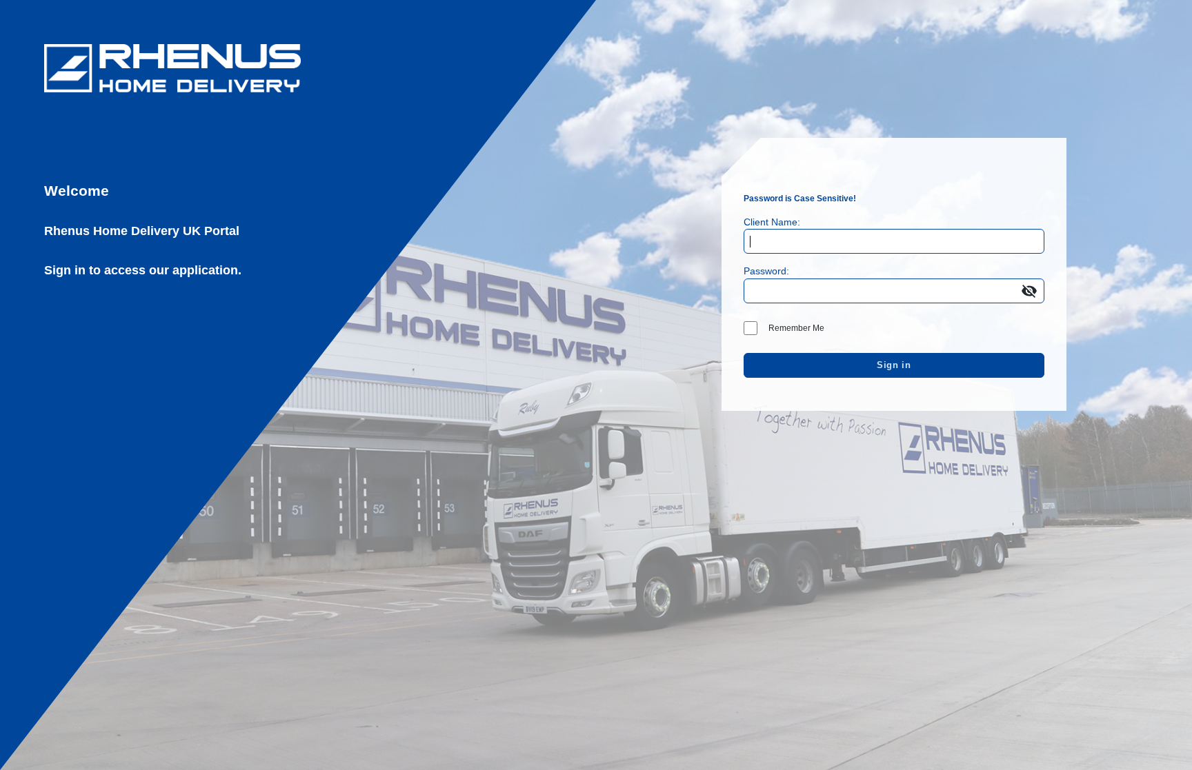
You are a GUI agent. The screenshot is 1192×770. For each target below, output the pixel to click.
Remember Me (796, 328)
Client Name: (772, 221)
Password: (766, 270)
